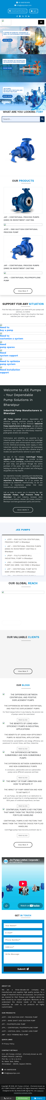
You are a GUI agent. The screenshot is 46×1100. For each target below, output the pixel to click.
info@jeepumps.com (23, 5)
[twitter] (23, 16)
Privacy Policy (8, 1044)
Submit (21, 969)
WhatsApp (24, 1098)
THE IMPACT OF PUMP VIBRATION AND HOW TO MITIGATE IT (23, 791)
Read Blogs (23, 720)
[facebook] (17, 16)
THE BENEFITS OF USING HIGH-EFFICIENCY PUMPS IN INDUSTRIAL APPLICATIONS (23, 736)
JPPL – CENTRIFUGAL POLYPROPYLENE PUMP (20, 1028)
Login (34, 11)
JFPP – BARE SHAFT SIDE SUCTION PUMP (18, 1021)
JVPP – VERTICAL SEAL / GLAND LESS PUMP (20, 1031)
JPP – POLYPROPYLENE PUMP (13, 1024)
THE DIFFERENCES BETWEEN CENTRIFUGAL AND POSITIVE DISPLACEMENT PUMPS (23, 707)
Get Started (11, 623)
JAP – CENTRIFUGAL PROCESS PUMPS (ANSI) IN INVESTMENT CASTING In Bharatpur (23, 549)
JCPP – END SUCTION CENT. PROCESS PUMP (20, 1017)
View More (22, 291)
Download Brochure (18, 11)
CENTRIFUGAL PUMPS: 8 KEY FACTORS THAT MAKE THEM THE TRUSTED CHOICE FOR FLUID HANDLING (23, 823)
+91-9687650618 (24, 2)
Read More (22, 510)
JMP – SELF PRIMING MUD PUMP (15, 1035)
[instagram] (26, 16)
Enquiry (39, 1098)
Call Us (8, 1098)
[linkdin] (28, 16)
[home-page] (6, 22)
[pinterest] (20, 16)
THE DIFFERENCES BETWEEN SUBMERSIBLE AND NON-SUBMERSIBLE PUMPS (23, 765)
